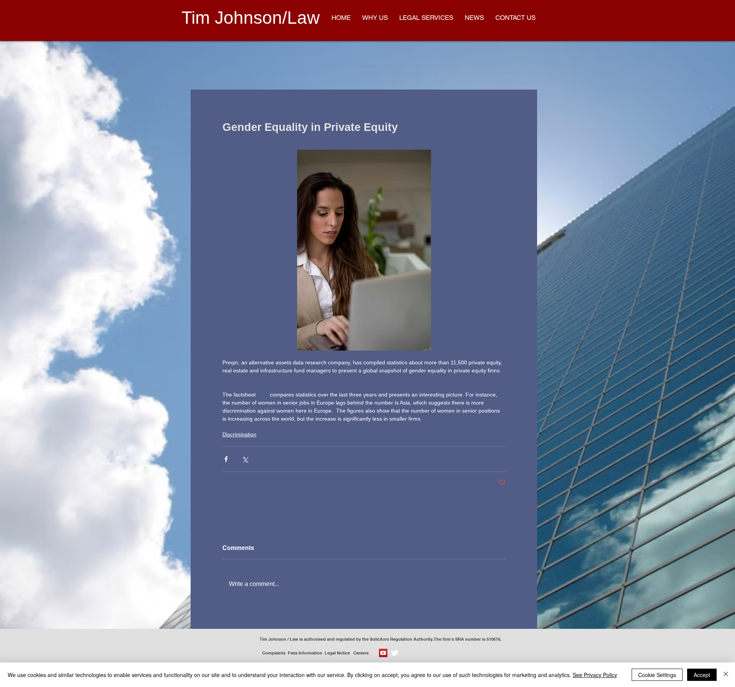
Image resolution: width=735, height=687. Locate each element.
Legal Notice (339, 653)
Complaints (274, 653)
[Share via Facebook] (226, 459)
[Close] (725, 675)
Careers (362, 653)
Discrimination (239, 434)
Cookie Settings (657, 675)
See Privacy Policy (595, 675)
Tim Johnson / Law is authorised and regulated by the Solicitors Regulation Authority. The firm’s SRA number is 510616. (380, 639)
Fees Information (305, 653)
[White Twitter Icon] (395, 653)
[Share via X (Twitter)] (244, 459)
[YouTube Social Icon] (383, 653)
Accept (702, 675)
